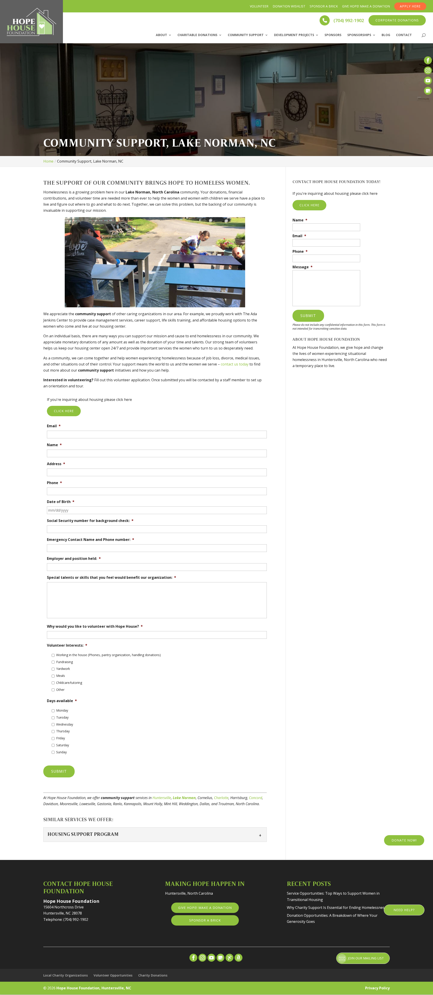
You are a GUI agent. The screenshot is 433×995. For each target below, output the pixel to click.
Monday (62, 710)
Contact (404, 35)
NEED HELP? (404, 910)
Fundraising (64, 662)
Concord (255, 797)
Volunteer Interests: (67, 645)
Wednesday (64, 724)
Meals (60, 675)
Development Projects (294, 35)
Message (303, 267)
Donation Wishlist (289, 6)
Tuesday (62, 717)
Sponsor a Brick (205, 920)
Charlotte (221, 797)
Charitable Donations (197, 35)
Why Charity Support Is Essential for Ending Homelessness (336, 907)
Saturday (62, 745)
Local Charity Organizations (65, 975)
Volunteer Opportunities (113, 975)
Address (56, 464)
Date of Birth (60, 501)
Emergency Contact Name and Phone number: (90, 539)
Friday (60, 738)
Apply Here (410, 6)
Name (54, 445)
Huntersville (161, 797)
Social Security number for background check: (90, 520)
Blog (386, 35)
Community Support (246, 35)
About (161, 35)
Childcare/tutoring (69, 682)
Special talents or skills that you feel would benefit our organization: (111, 577)
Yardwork (63, 668)
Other (60, 689)
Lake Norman (184, 797)
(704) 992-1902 (348, 20)
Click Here (64, 411)
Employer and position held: (74, 558)
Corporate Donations (397, 20)
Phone (54, 482)
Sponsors (333, 35)
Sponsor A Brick (324, 6)
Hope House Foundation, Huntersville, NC (93, 988)
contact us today (235, 364)
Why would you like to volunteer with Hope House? (95, 626)
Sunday (61, 752)
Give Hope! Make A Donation (366, 6)
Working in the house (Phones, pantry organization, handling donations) (108, 655)
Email (54, 426)
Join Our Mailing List (366, 958)
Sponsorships (359, 35)
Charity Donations (152, 975)
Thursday (63, 731)
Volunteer (259, 6)
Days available (62, 701)
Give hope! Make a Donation (205, 907)
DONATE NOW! (404, 840)
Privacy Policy (377, 988)
